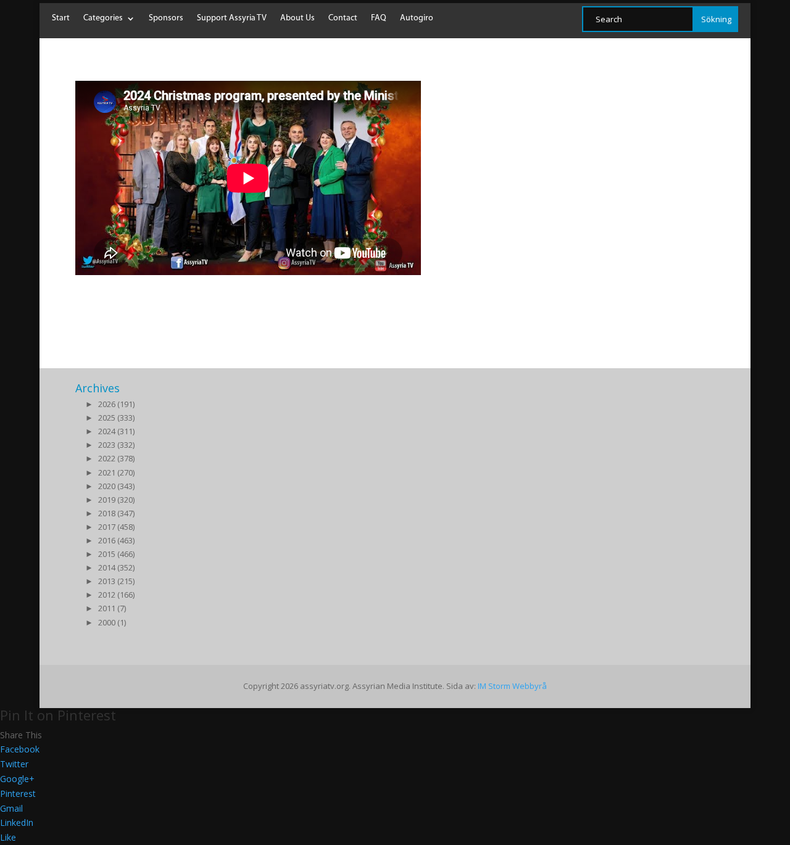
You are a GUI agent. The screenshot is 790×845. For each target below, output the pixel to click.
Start (61, 18)
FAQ (378, 18)
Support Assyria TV (232, 18)
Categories (103, 18)
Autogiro (416, 18)
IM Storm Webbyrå (512, 685)
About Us (297, 18)
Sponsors (166, 18)
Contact (342, 18)
